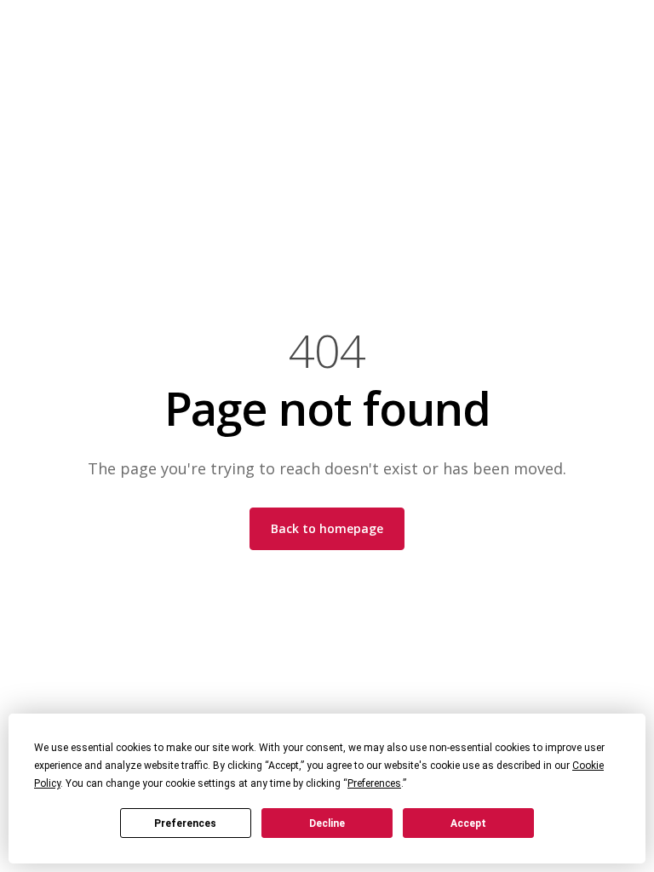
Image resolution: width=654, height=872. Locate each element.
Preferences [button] (374, 783)
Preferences (185, 823)
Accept (468, 823)
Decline (327, 823)
